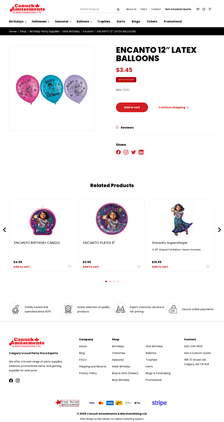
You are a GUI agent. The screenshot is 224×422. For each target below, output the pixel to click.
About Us (131, 9)
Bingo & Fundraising (158, 373)
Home (13, 31)
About (83, 346)
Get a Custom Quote (178, 9)
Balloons (83, 21)
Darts (121, 21)
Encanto (88, 31)
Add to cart (132, 107)
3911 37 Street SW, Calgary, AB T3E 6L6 (196, 362)
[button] (106, 281)
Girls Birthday (71, 31)
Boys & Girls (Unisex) (125, 373)
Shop (23, 31)
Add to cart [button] (21, 267)
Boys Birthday (121, 380)
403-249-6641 (193, 346)
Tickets (152, 21)
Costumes (118, 353)
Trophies (103, 21)
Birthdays (16, 21)
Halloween (39, 21)
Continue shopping (172, 107)
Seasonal (61, 21)
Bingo (136, 21)
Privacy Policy (88, 373)
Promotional (173, 21)
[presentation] (4, 230)
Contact (156, 9)
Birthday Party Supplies (44, 31)
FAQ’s (144, 9)
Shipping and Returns (92, 366)
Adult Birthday (121, 366)
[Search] (118, 9)
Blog (82, 353)
